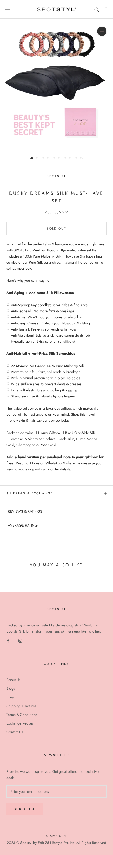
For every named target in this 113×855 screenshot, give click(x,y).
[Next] (91, 158)
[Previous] (22, 158)
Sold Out (56, 228)
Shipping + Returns (21, 705)
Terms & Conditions (21, 714)
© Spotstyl (56, 836)
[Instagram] (20, 641)
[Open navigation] (7, 9)
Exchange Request (20, 723)
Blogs (10, 688)
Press (10, 697)
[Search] (96, 9)
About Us (13, 679)
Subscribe (25, 809)
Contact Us (14, 732)
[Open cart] (106, 9)
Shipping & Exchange (29, 493)
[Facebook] (8, 641)
